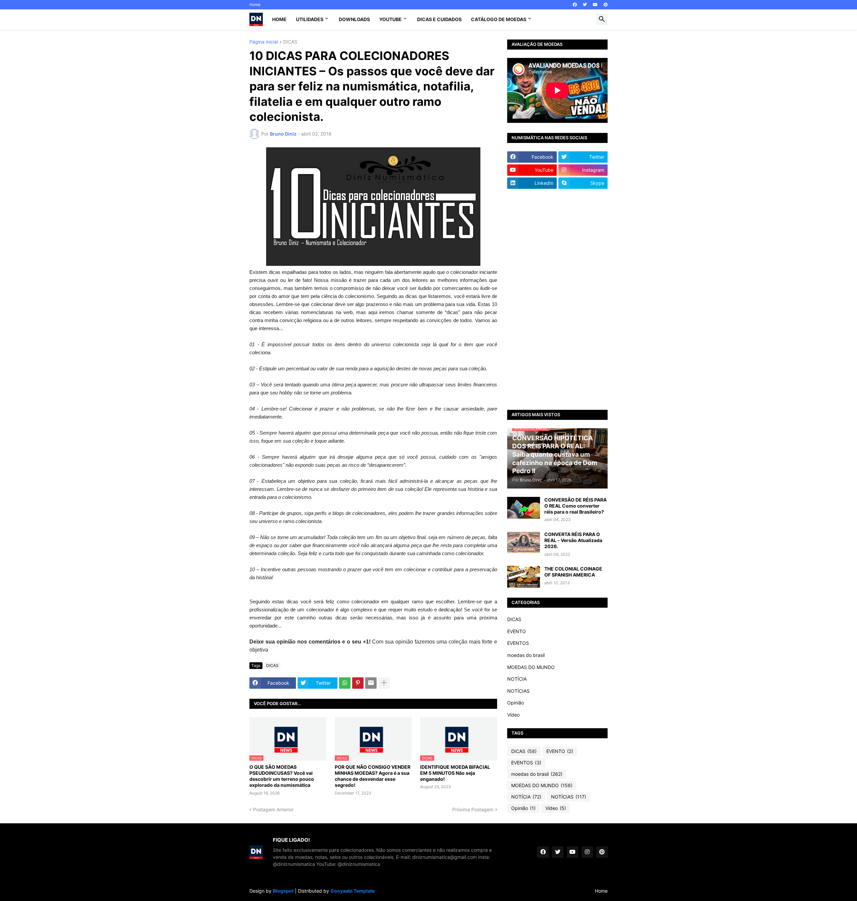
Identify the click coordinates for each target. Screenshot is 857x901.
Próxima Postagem (472, 809)
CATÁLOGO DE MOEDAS (498, 19)
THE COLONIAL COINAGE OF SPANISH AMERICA (573, 572)
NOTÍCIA (517, 679)
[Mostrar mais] (384, 683)
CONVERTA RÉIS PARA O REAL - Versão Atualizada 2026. (573, 540)
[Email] (371, 683)
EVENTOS (518, 643)
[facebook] (575, 4)
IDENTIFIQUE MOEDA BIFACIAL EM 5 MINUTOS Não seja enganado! (455, 773)
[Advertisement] (557, 299)
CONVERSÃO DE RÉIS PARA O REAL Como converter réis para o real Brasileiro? (575, 506)
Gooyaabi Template (352, 891)
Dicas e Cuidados (439, 19)
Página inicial (263, 42)
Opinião (515, 702)
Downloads (354, 19)
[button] (602, 19)
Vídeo (513, 715)
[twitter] (585, 4)
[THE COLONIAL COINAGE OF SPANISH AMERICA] (523, 577)
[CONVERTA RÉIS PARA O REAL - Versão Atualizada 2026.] (523, 542)
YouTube (390, 19)
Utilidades (309, 19)
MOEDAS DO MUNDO (531, 667)
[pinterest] (606, 4)
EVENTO (516, 631)
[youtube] (595, 4)
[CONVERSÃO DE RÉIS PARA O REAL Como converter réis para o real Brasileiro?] (523, 508)
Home (254, 4)
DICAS (290, 42)
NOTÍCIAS (518, 691)
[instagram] (587, 852)
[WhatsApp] (344, 683)
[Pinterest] (358, 683)
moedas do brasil (526, 655)
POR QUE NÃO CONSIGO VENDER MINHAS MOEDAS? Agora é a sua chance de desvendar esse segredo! (372, 776)
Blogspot (283, 891)
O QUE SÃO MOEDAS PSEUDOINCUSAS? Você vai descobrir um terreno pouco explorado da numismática (281, 776)
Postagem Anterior (273, 809)
